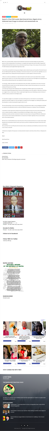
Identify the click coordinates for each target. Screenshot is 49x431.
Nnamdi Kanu (14, 16)
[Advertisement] (24, 251)
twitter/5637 (24, 371)
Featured (8, 16)
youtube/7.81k (39, 371)
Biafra (4, 16)
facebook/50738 (9, 371)
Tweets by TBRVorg (7, 240)
